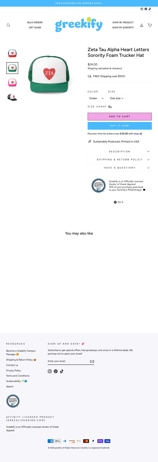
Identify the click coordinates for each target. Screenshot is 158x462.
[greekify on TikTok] (62, 371)
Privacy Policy (13, 370)
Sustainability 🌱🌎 (16, 381)
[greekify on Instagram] (50, 371)
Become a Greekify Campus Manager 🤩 (20, 352)
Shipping (92, 68)
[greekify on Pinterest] (56, 371)
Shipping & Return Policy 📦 (21, 359)
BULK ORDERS (35, 22)
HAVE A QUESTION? (120, 167)
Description (120, 151)
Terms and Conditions (17, 375)
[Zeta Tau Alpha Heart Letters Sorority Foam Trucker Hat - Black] (16, 310)
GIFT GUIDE (35, 27)
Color (93, 91)
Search (9, 386)
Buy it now (119, 125)
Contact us (12, 365)
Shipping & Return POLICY (120, 159)
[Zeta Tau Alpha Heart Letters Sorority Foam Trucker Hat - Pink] (25, 310)
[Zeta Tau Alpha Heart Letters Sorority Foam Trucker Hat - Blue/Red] (29, 310)
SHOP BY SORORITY (123, 27)
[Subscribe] (92, 361)
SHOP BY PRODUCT (123, 22)
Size (112, 91)
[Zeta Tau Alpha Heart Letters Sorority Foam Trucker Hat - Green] (21, 310)
